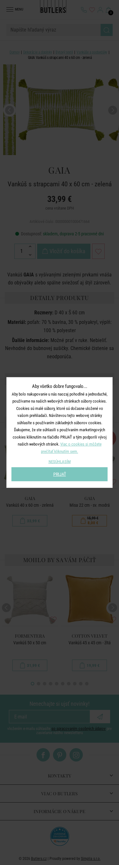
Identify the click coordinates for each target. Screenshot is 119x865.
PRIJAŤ (59, 474)
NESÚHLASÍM (60, 461)
